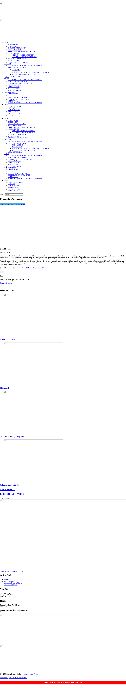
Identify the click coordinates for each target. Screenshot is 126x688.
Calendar (3, 283)
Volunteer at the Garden (9, 485)
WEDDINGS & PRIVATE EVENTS (23, 55)
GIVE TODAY (7, 489)
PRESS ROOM (13, 111)
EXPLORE (7, 64)
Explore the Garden (8, 339)
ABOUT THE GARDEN (16, 106)
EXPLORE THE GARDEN (17, 48)
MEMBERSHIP (13, 94)
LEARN (6, 78)
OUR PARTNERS (14, 110)
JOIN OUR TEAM (14, 113)
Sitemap (25, 674)
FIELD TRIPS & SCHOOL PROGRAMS (21, 51)
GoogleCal (9, 283)
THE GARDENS (17, 69)
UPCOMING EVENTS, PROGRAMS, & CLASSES (25, 65)
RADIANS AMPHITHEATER (18, 62)
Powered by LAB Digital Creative (13, 678)
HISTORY (11, 108)
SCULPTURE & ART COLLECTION (24, 74)
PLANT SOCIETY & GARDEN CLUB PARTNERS (25, 103)
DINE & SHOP (13, 46)
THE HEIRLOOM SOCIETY (17, 97)
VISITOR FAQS (13, 60)
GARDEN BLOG (13, 87)
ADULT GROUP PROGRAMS (18, 81)
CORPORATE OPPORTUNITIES (19, 99)
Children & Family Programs (12, 436)
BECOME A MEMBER (12, 494)
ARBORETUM (17, 71)
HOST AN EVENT (14, 53)
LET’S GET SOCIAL (15, 76)
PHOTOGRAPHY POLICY (17, 58)
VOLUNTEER (13, 101)
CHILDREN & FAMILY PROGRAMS (20, 83)
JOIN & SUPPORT (10, 92)
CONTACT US (13, 115)
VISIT (6, 42)
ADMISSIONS (13, 44)
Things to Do (5, 388)
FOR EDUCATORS (14, 85)
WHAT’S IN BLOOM (15, 50)
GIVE (10, 96)
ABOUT (7, 104)
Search (2, 194)
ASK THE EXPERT (14, 90)
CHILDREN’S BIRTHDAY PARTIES (24, 57)
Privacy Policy (33, 674)
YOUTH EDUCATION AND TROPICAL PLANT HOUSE (31, 73)
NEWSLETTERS (13, 88)
